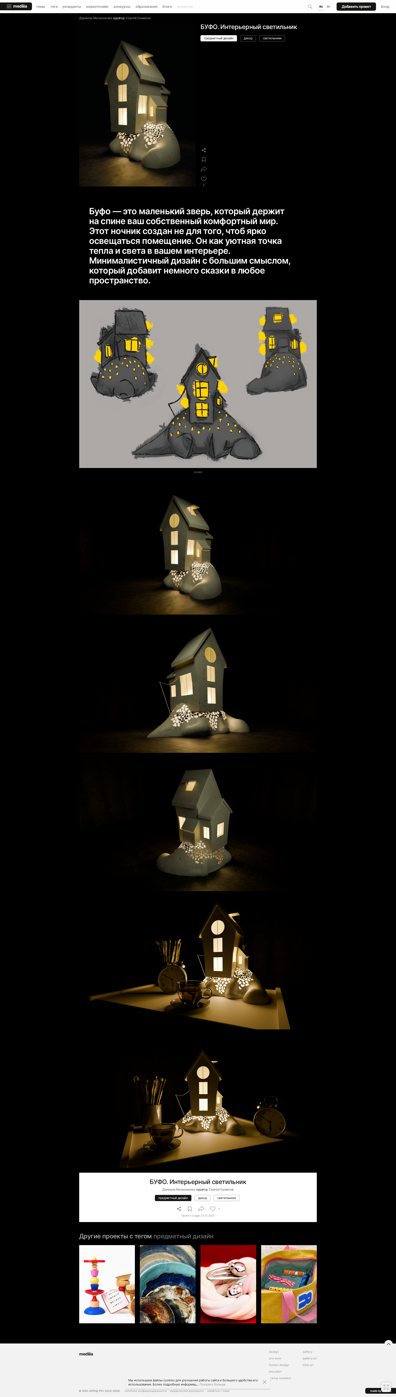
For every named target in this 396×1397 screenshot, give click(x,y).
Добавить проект (356, 7)
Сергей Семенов (138, 18)
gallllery (307, 1351)
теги (54, 7)
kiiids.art (308, 1365)
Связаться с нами (218, 1390)
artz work (275, 1358)
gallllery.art (310, 1358)
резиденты (71, 7)
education (275, 1371)
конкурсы (122, 7)
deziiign (274, 1351)
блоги (167, 7)
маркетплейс (97, 7)
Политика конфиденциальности (146, 1390)
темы (40, 7)
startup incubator (280, 1378)
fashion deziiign (279, 1365)
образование (146, 7)
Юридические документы (187, 1390)
